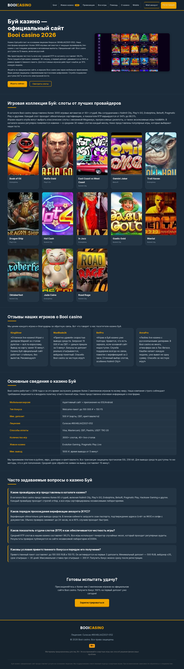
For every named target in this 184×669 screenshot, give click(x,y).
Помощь (114, 5)
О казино (125, 5)
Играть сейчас (17, 83)
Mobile (136, 5)
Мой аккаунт (152, 5)
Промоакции (89, 5)
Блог (55, 5)
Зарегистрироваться (92, 602)
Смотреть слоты (41, 84)
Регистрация (168, 5)
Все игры (102, 5)
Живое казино (69, 5)
